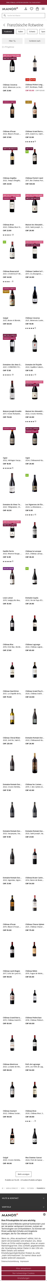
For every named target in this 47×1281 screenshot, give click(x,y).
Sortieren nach (34, 41)
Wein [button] (22, 1188)
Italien (20, 32)
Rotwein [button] (30, 1188)
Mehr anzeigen (23, 1174)
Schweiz (32, 32)
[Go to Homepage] (10, 9)
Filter (11, 41)
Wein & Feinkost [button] (12, 1188)
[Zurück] (4, 25)
